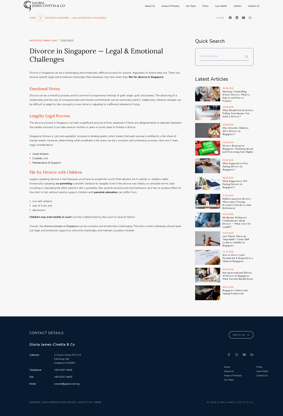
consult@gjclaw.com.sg (66, 383)
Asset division (40, 154)
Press (205, 6)
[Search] (247, 57)
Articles (237, 6)
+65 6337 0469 (63, 370)
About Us (150, 6)
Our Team (191, 6)
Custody (37, 158)
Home (32, 18)
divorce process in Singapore (61, 226)
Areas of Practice (170, 6)
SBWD (98, 402)
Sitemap (34, 402)
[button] (230, 17)
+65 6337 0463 (63, 377)
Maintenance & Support (46, 162)
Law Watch (221, 6)
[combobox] (222, 57)
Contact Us (253, 6)
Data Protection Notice (59, 402)
